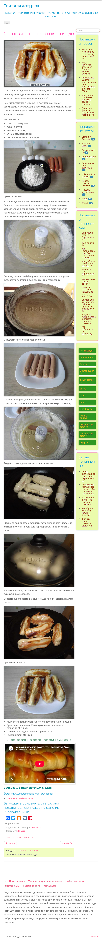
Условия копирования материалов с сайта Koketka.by (56, 880)
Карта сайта (50, 885)
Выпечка (28, 837)
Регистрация (86, 350)
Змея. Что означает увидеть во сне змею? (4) (87, 292)
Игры (82, 395)
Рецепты (36, 827)
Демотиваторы (87, 381)
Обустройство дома (88, 175)
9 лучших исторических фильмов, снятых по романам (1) (89, 319)
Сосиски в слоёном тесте (20, 798)
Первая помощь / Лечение (86, 183)
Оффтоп (84, 442)
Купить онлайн (84, 416)
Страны (84, 364)
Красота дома (86, 144)
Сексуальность (88, 151)
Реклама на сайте (31, 885)
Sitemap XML (12, 885)
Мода (84, 198)
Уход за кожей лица (88, 190)
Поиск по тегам (17, 880)
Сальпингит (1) (88, 244)
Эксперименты (87, 372)
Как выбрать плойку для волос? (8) (88, 263)
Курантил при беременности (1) (88, 272)
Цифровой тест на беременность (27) (88, 236)
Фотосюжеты (86, 357)
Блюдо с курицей (13, 837)
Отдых (85, 202)
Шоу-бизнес (86, 408)
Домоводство (89, 156)
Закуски (21, 830)
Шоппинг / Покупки (87, 137)
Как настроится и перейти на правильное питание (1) (88, 253)
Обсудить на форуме (86, 425)
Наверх (94, 936)
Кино (82, 402)
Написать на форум (86, 434)
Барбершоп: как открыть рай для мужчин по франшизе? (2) (88, 305)
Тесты (83, 388)
